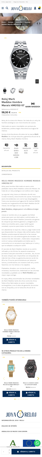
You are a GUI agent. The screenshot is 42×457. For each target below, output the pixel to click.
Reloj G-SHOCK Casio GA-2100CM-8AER (30, 383)
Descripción (6, 166)
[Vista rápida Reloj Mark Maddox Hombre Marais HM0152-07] (11, 327)
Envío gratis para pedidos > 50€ (16, 152)
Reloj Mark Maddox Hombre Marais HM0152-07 (11, 331)
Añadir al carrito (27, 452)
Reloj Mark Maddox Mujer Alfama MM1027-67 (11, 384)
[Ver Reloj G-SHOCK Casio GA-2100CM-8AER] (30, 368)
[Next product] (39, 23)
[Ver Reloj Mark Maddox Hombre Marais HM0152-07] (11, 315)
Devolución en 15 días (27, 150)
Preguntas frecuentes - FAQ (20, 2)
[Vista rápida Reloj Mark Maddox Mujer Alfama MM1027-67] (11, 380)
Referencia (6, 109)
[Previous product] (38, 23)
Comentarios (7, 174)
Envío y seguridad (6, 2)
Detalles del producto (11, 171)
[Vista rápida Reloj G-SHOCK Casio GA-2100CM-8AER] (30, 380)
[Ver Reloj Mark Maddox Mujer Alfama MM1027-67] (11, 368)
